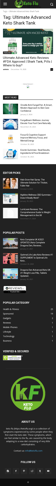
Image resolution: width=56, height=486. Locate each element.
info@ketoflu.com (33, 450)
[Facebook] (16, 471)
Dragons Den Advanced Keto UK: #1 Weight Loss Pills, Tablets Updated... (35, 273)
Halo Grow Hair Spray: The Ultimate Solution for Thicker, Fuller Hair (34, 182)
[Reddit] (32, 471)
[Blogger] (8, 471)
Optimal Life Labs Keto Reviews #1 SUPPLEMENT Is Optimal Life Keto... (36, 258)
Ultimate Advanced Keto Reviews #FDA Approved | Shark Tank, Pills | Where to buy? (27, 61)
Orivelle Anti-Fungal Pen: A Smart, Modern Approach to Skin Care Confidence (36, 108)
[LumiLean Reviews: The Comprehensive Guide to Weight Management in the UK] (10, 213)
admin (6, 69)
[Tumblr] (40, 471)
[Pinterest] (24, 471)
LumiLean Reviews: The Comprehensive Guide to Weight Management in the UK (35, 212)
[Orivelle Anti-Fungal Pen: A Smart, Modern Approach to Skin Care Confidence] (10, 109)
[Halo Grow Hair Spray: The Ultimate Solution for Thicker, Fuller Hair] (10, 183)
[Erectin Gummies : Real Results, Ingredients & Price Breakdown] (10, 154)
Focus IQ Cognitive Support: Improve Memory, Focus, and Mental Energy (33, 138)
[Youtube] (48, 471)
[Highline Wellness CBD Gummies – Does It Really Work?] (10, 198)
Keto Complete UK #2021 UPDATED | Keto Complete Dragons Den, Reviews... (32, 242)
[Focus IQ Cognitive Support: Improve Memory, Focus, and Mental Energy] (10, 138)
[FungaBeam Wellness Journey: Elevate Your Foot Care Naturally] (10, 124)
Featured (7, 53)
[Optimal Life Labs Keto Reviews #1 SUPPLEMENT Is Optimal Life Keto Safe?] (10, 258)
